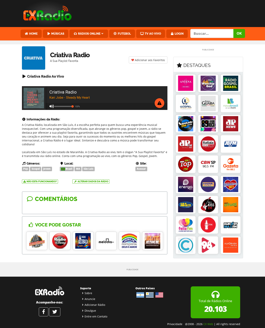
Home (33, 33)
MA (78, 168)
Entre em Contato (96, 316)
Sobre (88, 293)
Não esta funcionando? (41, 181)
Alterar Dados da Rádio (92, 181)
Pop (25, 168)
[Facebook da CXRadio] (43, 311)
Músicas (57, 33)
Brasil (68, 168)
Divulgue (90, 310)
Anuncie (90, 299)
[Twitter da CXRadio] (54, 311)
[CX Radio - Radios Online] (49, 290)
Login (179, 33)
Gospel (36, 168)
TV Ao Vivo (152, 33)
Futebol (124, 33)
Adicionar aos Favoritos (149, 60)
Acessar (141, 168)
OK (239, 33)
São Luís (88, 168)
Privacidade (174, 324)
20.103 (215, 308)
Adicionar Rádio (95, 305)
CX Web (208, 324)
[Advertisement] (162, 12)
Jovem (47, 168)
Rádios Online (88, 33)
